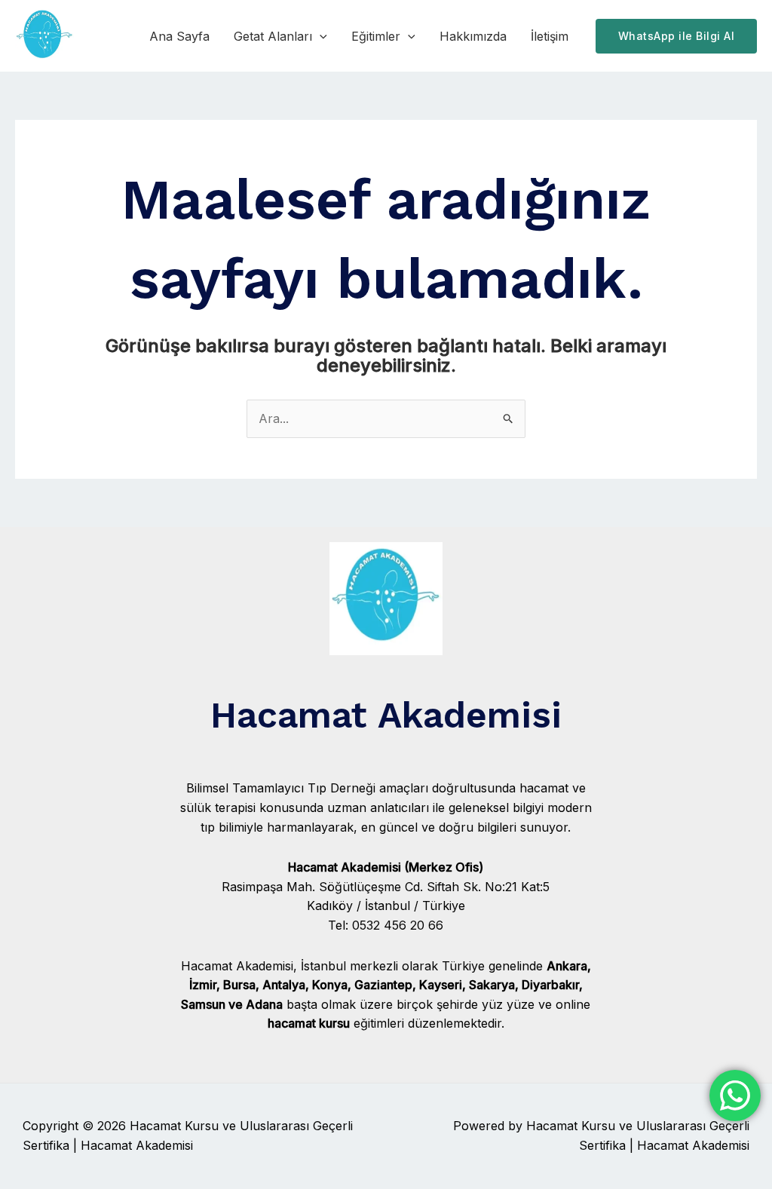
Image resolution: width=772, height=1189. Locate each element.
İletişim (549, 36)
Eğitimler (375, 36)
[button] (319, 36)
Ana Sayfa (179, 36)
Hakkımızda (473, 36)
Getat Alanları (273, 36)
